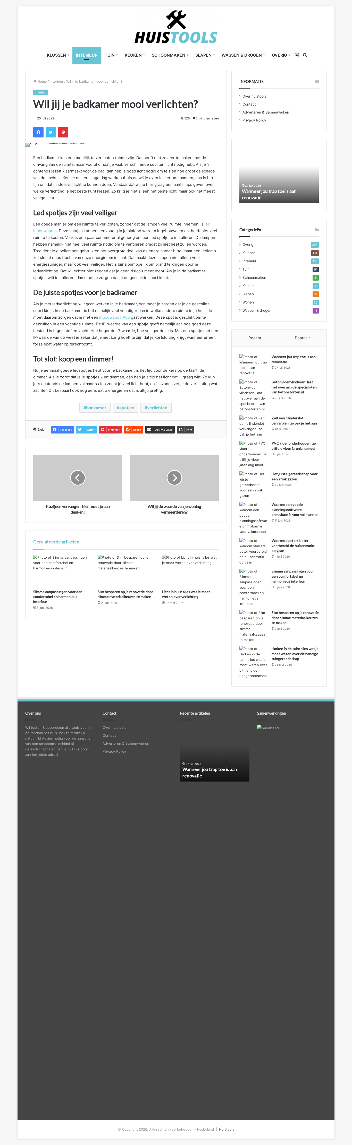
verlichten (157, 407)
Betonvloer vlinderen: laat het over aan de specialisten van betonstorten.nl (294, 387)
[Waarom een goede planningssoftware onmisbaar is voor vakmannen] (253, 518)
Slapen (203, 55)
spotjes (126, 407)
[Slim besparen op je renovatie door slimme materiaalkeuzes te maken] (126, 571)
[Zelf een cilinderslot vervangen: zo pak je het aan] (253, 426)
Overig (279, 55)
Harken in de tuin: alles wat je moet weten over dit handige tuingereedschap (295, 653)
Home (41, 81)
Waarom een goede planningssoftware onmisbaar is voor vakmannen (295, 509)
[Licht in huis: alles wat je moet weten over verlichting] (190, 571)
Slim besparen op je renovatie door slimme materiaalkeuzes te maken (295, 617)
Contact (249, 104)
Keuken (133, 55)
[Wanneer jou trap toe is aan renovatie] (253, 365)
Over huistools (254, 96)
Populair (302, 337)
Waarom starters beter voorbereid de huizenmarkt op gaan (293, 545)
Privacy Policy (254, 120)
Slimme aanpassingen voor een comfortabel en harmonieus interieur (57, 596)
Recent (254, 337)
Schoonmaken (168, 55)
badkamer (96, 407)
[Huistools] (176, 27)
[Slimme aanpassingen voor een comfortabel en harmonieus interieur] (61, 571)
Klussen (56, 55)
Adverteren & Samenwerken (265, 112)
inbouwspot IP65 (114, 317)
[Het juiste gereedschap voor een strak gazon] (253, 484)
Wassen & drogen (242, 55)
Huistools (226, 1129)
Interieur (86, 55)
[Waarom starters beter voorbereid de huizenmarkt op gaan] (253, 551)
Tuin (110, 55)
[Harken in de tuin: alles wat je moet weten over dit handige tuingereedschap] (253, 662)
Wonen (248, 302)
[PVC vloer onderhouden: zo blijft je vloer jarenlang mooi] (253, 454)
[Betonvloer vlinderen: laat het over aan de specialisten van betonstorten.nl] (253, 395)
